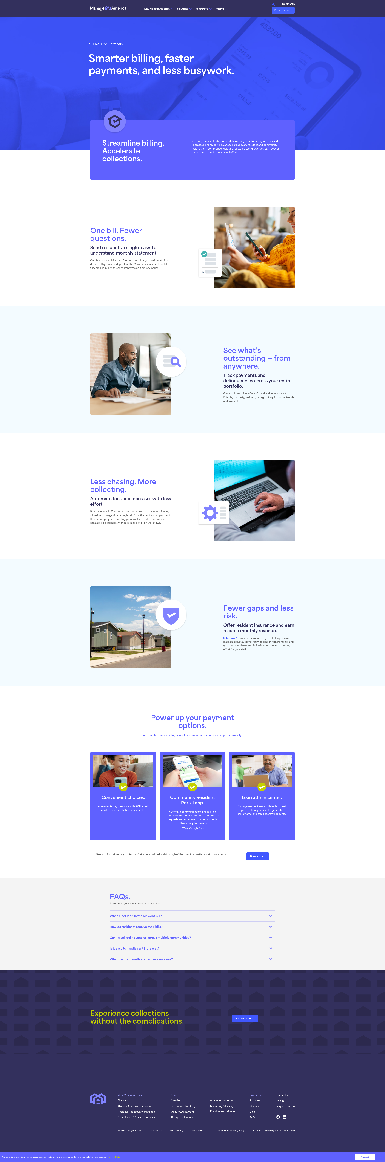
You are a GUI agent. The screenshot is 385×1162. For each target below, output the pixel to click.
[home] (108, 8)
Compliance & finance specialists (137, 1117)
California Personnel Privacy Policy (227, 1130)
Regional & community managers (137, 1111)
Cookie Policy (197, 1130)
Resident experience (222, 1111)
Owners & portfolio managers (134, 1105)
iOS (183, 828)
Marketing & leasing (222, 1105)
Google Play (196, 828)
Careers (254, 1105)
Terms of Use (156, 1130)
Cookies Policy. (114, 1156)
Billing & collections (182, 1117)
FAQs (253, 1117)
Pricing (219, 8)
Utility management (182, 1111)
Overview (123, 1100)
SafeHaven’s (230, 638)
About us (255, 1100)
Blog (252, 1111)
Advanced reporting (222, 1100)
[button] (159, 8)
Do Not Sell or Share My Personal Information (273, 1130)
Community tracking (183, 1105)
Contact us (288, 3)
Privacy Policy (176, 1130)
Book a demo (257, 856)
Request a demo (283, 10)
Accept (365, 1157)
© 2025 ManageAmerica (130, 1130)
